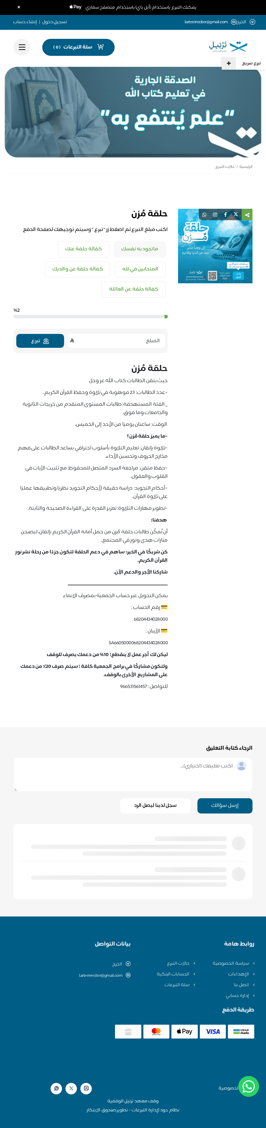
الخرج (117, 964)
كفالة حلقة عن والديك (77, 269)
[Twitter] (71, 1089)
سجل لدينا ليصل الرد (155, 805)
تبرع (35, 341)
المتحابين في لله (140, 269)
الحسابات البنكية (173, 974)
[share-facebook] (225, 214)
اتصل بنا (242, 985)
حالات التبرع (224, 167)
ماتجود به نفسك (139, 249)
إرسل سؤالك (225, 805)
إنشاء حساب (25, 22)
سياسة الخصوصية (231, 963)
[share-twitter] (236, 214)
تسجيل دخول (54, 22)
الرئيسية (245, 167)
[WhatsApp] (56, 1089)
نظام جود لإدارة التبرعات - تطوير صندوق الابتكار (133, 1110)
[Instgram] (86, 1089)
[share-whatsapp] (204, 214)
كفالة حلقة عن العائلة (134, 289)
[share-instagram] (215, 214)
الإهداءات (239, 974)
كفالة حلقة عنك (83, 249)
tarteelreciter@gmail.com (206, 22)
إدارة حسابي (238, 996)
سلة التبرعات (177, 985)
